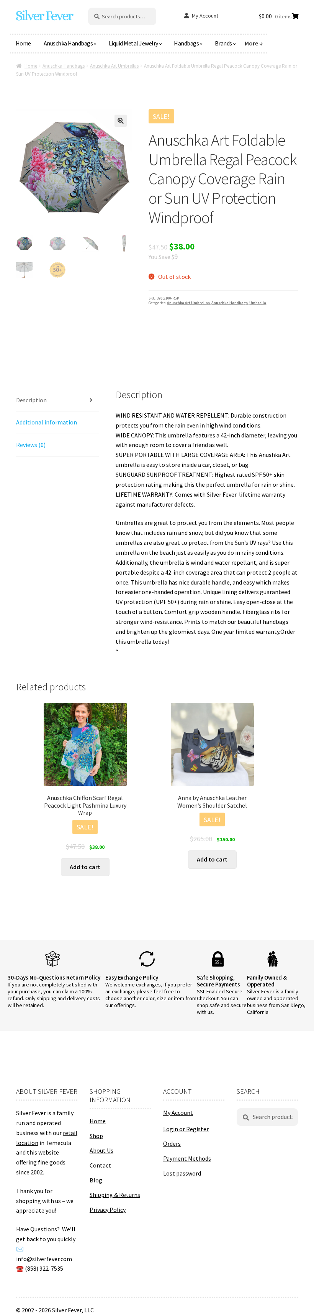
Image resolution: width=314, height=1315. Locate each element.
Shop (96, 1136)
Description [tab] (31, 400)
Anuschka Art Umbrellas (114, 66)
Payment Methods (187, 1158)
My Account (205, 15)
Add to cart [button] (85, 867)
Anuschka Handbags (68, 43)
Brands (223, 43)
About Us (101, 1150)
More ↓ (254, 43)
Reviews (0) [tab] (31, 445)
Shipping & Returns (115, 1194)
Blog (96, 1180)
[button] (120, 121)
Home (23, 43)
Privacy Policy (108, 1209)
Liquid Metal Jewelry (133, 43)
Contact (100, 1165)
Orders (172, 1143)
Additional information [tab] (46, 422)
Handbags (186, 43)
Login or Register (186, 1129)
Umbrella (257, 302)
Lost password (182, 1173)
